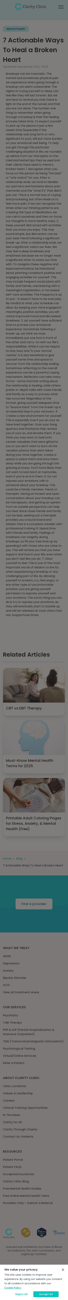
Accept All (46, 1294)
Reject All (21, 1294)
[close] (63, 1269)
